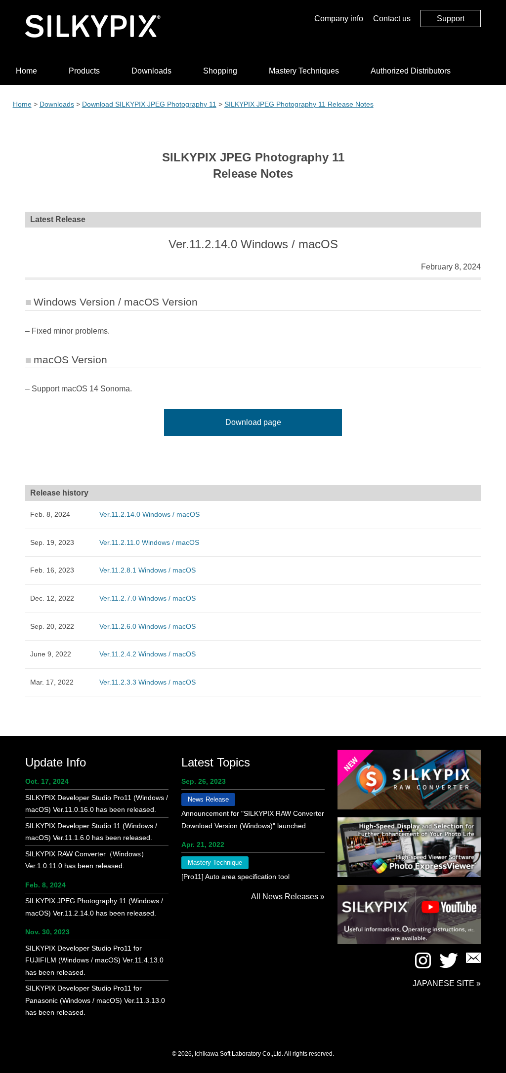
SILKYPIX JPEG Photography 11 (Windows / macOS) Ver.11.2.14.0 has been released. (94, 907)
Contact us (392, 18)
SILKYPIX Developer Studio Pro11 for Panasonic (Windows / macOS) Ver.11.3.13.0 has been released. (95, 1000)
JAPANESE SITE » (447, 983)
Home (26, 71)
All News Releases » (288, 896)
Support (450, 18)
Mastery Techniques (304, 71)
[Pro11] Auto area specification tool (235, 877)
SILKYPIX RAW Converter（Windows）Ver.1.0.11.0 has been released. (86, 860)
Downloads (151, 71)
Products (84, 71)
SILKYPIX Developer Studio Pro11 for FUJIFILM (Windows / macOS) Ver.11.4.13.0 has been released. (94, 960)
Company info (338, 18)
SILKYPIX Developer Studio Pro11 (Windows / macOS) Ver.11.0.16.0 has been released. (96, 804)
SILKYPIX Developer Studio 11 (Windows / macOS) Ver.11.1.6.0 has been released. (91, 832)
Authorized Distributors (411, 71)
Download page (253, 422)
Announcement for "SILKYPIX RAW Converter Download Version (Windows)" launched (252, 819)
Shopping (220, 71)
